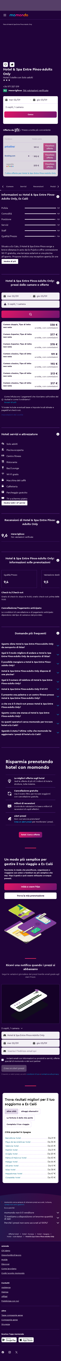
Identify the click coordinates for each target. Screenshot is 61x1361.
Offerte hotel (14, 1234)
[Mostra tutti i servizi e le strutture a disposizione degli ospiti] (58, 434)
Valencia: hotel (12, 1146)
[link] (30, 835)
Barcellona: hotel (13, 1138)
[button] (5, 15)
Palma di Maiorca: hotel (15, 1158)
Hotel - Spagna (43, 1234)
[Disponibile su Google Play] (9, 1339)
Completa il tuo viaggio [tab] (18, 1124)
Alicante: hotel (11, 1166)
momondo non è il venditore (19, 1213)
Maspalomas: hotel (13, 1174)
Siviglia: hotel (11, 1154)
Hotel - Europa (28, 1234)
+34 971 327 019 (11, 86)
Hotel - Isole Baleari (14, 1236)
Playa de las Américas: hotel (17, 1142)
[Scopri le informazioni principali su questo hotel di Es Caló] (58, 197)
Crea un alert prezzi (23, 822)
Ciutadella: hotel (12, 1178)
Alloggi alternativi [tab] (29, 1111)
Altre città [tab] (11, 1111)
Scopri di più (10, 402)
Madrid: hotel (11, 1150)
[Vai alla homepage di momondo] (19, 15)
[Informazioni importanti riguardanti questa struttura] (58, 560)
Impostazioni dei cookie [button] (12, 415)
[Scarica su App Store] (26, 1339)
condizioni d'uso (33, 1074)
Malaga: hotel (11, 1162)
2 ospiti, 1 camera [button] (14, 107)
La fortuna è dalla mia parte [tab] (20, 1118)
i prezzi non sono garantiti (14, 1204)
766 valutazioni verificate (35, 90)
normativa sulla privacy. (50, 1074)
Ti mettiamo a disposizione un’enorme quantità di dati (28, 1218)
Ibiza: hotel (10, 1170)
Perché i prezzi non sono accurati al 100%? (26, 1223)
